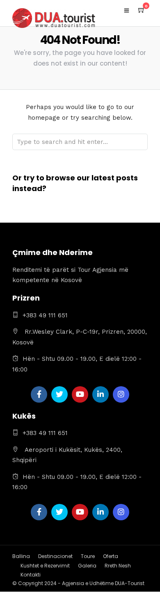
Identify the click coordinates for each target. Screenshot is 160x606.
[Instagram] (121, 394)
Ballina (21, 556)
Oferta (110, 556)
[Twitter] (59, 394)
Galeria (87, 565)
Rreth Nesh (118, 565)
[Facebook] (39, 394)
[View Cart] (141, 10)
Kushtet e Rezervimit (45, 565)
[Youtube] (80, 394)
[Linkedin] (100, 394)
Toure (88, 556)
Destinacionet (55, 556)
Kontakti (31, 574)
